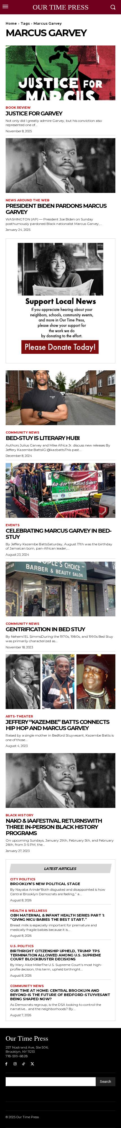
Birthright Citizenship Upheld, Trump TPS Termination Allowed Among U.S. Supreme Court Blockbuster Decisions (55, 955)
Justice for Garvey (34, 113)
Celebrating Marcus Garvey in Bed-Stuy (58, 533)
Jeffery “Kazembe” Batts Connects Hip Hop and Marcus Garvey (57, 725)
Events (13, 525)
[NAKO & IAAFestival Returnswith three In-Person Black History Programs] (60, 780)
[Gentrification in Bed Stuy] (60, 589)
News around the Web (28, 200)
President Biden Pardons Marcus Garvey (56, 208)
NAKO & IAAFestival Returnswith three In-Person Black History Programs (54, 827)
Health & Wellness (28, 911)
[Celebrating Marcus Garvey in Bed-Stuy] (60, 490)
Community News (22, 432)
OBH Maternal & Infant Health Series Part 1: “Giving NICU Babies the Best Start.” (57, 917)
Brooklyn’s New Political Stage (45, 883)
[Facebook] (6, 1064)
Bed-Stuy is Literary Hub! (42, 438)
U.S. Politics (22, 946)
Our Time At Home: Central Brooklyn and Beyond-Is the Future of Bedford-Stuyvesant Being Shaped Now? (60, 994)
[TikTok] (24, 1064)
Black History (19, 815)
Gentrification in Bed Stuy (45, 629)
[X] (32, 1064)
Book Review (18, 108)
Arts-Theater (19, 716)
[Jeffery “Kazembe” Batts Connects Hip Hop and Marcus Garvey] (60, 681)
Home (11, 23)
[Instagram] (15, 1064)
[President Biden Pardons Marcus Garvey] (60, 165)
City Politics (22, 879)
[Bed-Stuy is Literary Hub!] (60, 397)
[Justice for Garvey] (60, 72)
